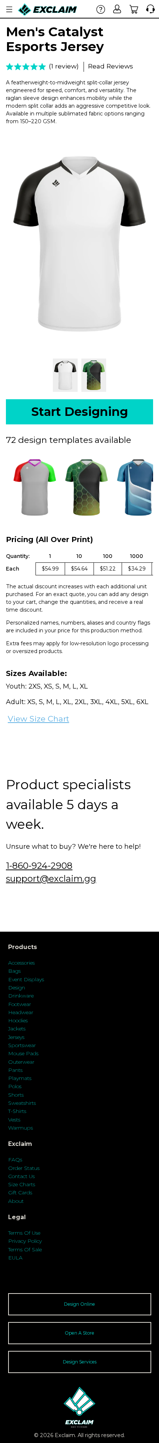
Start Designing (79, 411)
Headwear (20, 1012)
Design (16, 987)
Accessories (21, 962)
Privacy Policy (25, 1241)
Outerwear (21, 1062)
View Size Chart (38, 718)
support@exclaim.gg (51, 878)
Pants (15, 1070)
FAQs (15, 1159)
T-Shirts (17, 1111)
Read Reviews (110, 66)
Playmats (19, 1078)
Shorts (16, 1095)
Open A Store (79, 1333)
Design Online (79, 1304)
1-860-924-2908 (39, 865)
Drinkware (21, 995)
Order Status (24, 1168)
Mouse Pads (23, 1053)
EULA (15, 1257)
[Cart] (134, 9)
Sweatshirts (22, 1103)
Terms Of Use (24, 1233)
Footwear (19, 1004)
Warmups (20, 1127)
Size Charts (21, 1184)
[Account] (117, 9)
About (16, 1201)
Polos (14, 1086)
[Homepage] (48, 9)
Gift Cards (20, 1192)
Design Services (80, 1362)
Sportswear (22, 1045)
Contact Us (21, 1176)
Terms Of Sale (25, 1249)
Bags (14, 971)
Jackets (17, 1028)
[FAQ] (100, 9)
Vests (14, 1119)
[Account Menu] (9, 9)
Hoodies (18, 1020)
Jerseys (16, 1037)
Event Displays (26, 979)
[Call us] (148, 9)
